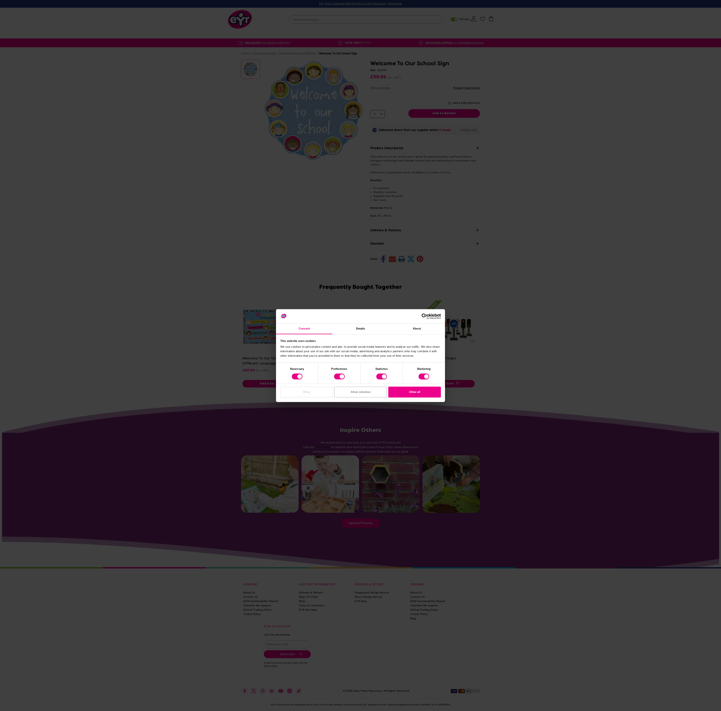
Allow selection (361, 392)
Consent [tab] (304, 328)
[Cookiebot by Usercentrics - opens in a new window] (424, 316)
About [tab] (417, 328)
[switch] (339, 376)
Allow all (414, 392)
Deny (306, 392)
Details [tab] (360, 328)
